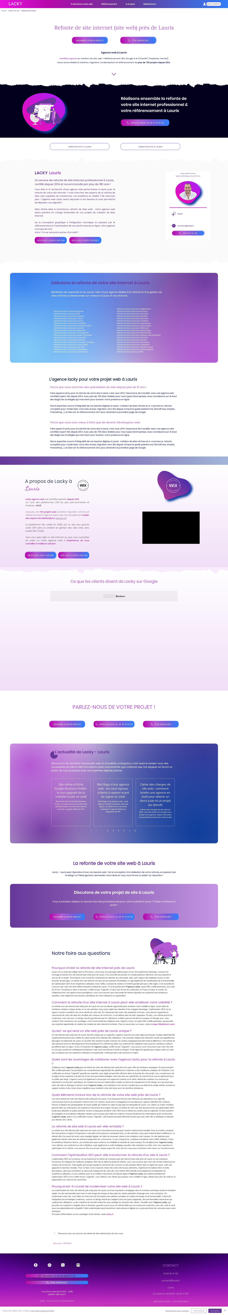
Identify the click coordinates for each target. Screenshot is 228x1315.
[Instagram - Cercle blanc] (49, 1265)
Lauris (171, 1287)
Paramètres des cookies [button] (177, 1310)
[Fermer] (224, 1311)
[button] (109, 4)
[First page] (91, 830)
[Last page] (135, 830)
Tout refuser (199, 1310)
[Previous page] (96, 830)
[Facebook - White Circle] (35, 1265)
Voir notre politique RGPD (42, 1310)
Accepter (215, 1310)
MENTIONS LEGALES (162, 1301)
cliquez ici (61, 518)
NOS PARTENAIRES (181, 1301)
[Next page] (129, 830)
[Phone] (63, 1265)
